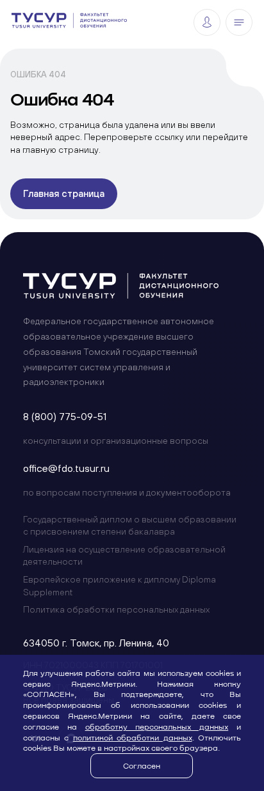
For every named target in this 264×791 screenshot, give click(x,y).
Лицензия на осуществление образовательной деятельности (124, 555)
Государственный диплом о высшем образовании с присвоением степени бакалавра (129, 525)
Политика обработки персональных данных (116, 609)
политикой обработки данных (132, 737)
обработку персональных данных (157, 726)
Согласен (141, 765)
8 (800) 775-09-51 (64, 416)
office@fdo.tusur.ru (66, 468)
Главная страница (63, 193)
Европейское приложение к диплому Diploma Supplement (119, 585)
